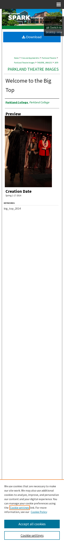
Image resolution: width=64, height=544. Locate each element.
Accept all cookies (32, 524)
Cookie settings (19, 507)
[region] (32, 511)
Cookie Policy (39, 512)
